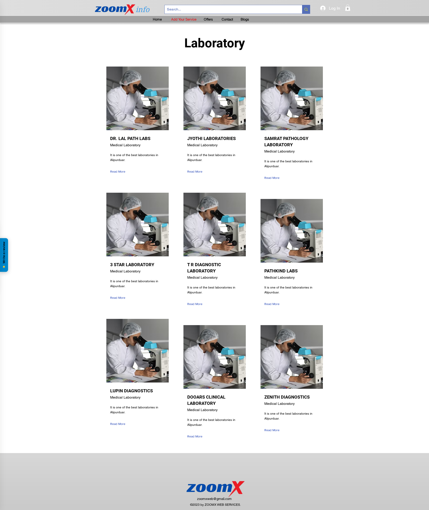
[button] (347, 7)
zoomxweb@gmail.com (214, 499)
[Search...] (306, 9)
